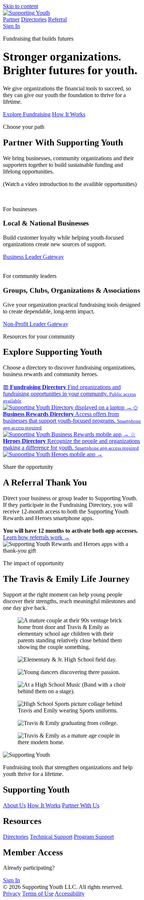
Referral (57, 19)
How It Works (68, 114)
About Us (14, 805)
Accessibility (70, 893)
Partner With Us (80, 805)
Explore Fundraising (27, 114)
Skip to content (20, 6)
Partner (11, 19)
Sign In (11, 26)
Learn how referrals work (36, 537)
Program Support (94, 837)
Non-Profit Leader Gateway (35, 324)
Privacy (12, 893)
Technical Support (51, 837)
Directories (34, 19)
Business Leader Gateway (33, 257)
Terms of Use (38, 893)
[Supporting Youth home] (26, 13)
